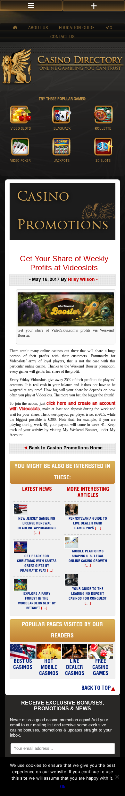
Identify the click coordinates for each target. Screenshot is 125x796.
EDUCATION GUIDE (77, 28)
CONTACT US (62, 37)
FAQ (109, 28)
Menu (31, 5)
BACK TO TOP (96, 688)
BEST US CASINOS (22, 665)
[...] (37, 533)
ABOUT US (38, 28)
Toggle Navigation (94, 6)
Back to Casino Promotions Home (65, 448)
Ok (62, 786)
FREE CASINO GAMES (100, 668)
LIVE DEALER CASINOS (74, 668)
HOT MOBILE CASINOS (48, 668)
